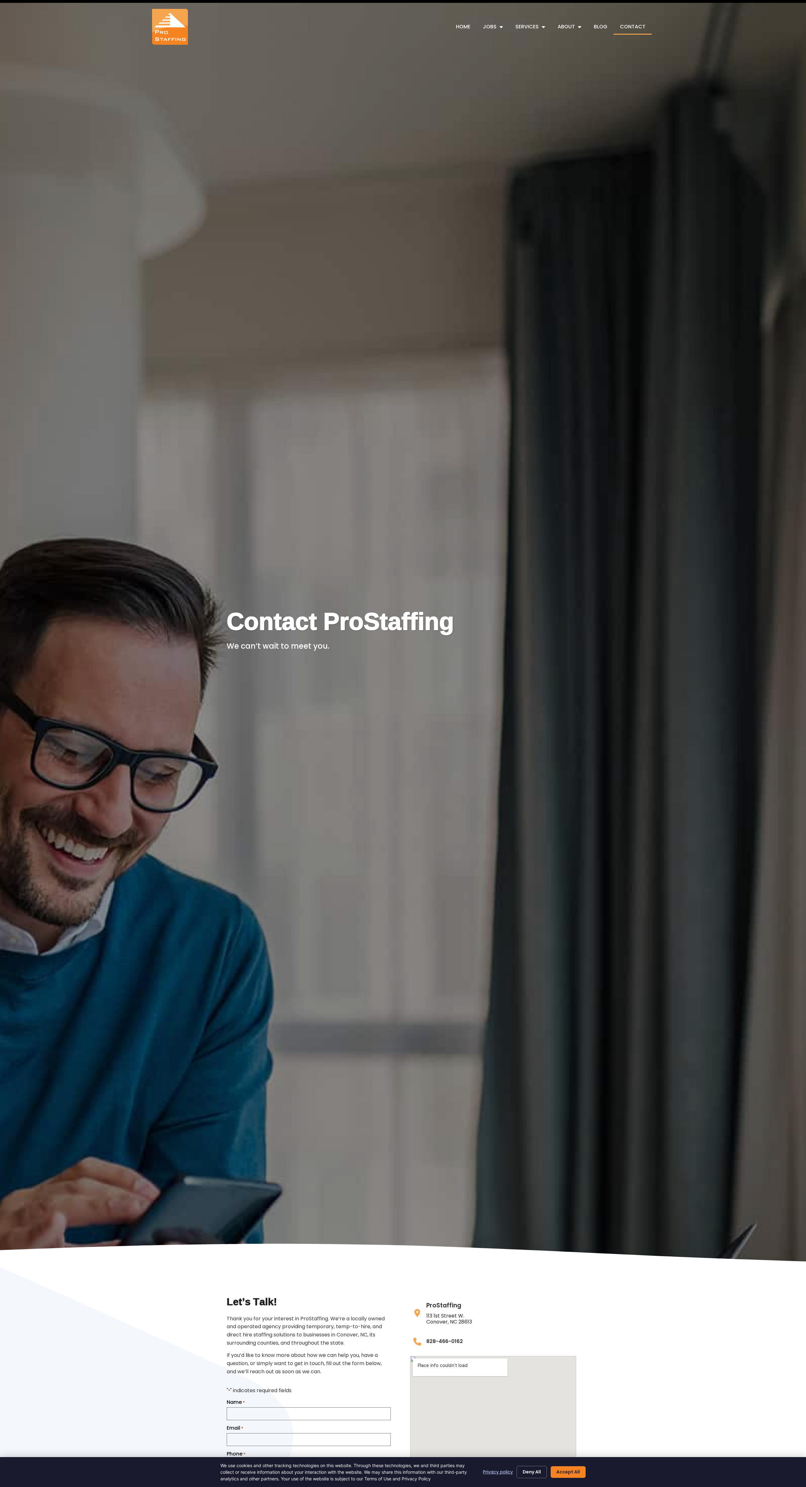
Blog (600, 26)
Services (527, 26)
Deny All (532, 1472)
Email (235, 1428)
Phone (236, 1453)
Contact (632, 26)
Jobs (490, 26)
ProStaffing (443, 1305)
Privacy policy (498, 1472)
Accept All (568, 1472)
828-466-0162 (444, 1341)
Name (236, 1402)
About (566, 26)
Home (463, 26)
